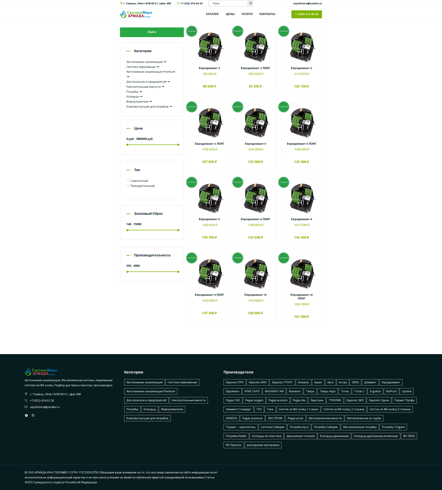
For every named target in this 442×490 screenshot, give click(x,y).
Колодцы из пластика (266, 436)
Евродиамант (391, 382)
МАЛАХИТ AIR (274, 391)
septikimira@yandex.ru (307, 3)
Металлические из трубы (364, 418)
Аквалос (303, 382)
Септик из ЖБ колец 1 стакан (298, 409)
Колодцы (133, 96)
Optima (406, 391)
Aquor (318, 382)
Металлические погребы (360, 427)
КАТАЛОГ (212, 14)
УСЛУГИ (247, 14)
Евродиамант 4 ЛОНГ (209, 144)
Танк (270, 409)
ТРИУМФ (335, 400)
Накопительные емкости (143, 87)
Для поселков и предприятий (146, 82)
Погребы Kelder (236, 436)
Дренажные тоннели (300, 436)
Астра (343, 382)
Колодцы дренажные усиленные (376, 436)
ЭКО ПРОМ (275, 418)
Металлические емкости (325, 418)
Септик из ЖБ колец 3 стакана (389, 409)
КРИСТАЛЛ (252, 391)
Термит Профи (404, 400)
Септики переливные (141, 67)
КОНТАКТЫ (267, 14)
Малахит (295, 391)
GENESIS (231, 418)
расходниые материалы (263, 445)
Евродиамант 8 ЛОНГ (209, 295)
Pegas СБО (233, 400)
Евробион (232, 391)
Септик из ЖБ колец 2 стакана (343, 409)
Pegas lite (299, 400)
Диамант (370, 382)
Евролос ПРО (235, 382)
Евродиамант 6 (209, 219)
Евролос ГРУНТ (282, 382)
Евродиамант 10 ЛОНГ (302, 296)
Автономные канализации (144, 62)
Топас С (359, 391)
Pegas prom (295, 418)
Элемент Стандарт (238, 409)
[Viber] (33, 415)
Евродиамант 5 (255, 144)
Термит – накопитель (241, 427)
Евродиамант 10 (255, 295)
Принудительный (143, 186)
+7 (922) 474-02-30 (191, 3)
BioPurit (391, 391)
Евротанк (317, 400)
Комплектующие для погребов (147, 106)
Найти (152, 32)
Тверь (310, 391)
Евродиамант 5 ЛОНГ (301, 144)
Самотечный (139, 181)
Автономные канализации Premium (150, 391)
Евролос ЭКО (355, 400)
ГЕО (259, 409)
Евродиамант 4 (301, 68)
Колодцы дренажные (334, 436)
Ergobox (375, 391)
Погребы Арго (299, 427)
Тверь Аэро (328, 391)
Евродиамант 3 (209, 68)
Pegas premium (252, 418)
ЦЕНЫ (230, 14)
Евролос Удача (379, 400)
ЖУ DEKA (409, 436)
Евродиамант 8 (301, 219)
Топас (345, 391)
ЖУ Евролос (234, 445)
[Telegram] (26, 415)
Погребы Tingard (393, 427)
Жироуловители (137, 101)
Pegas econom (277, 400)
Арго (330, 382)
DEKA (355, 382)
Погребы (132, 92)
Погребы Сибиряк (326, 427)
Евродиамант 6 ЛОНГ (255, 219)
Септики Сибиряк (273, 427)
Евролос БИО (258, 382)
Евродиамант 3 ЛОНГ (255, 68)
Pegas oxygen (254, 400)
